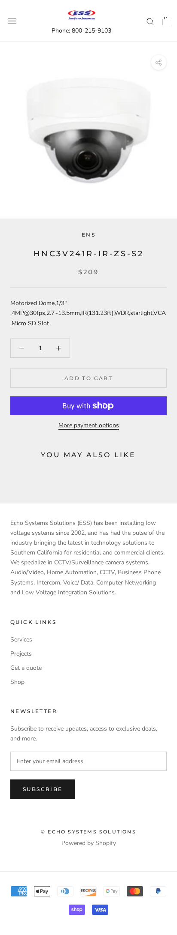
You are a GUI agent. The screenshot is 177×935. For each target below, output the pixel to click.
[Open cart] (165, 21)
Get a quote (26, 668)
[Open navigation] (12, 21)
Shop (17, 682)
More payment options (88, 425)
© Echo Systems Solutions (88, 832)
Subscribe (43, 789)
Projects (21, 654)
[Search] (150, 21)
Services (21, 639)
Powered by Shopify (88, 843)
